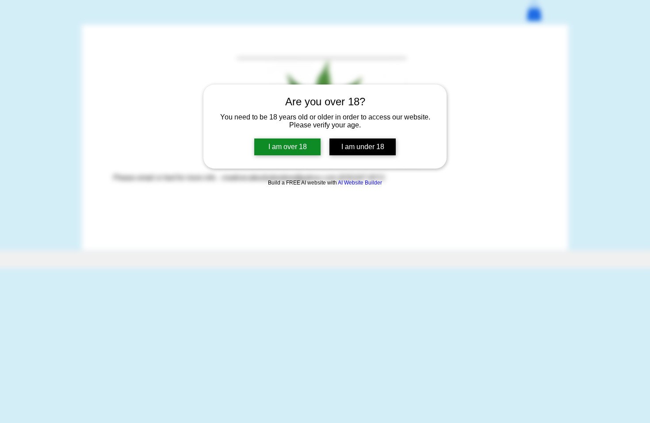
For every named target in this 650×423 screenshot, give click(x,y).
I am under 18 (362, 146)
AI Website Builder (360, 183)
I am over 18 (287, 146)
